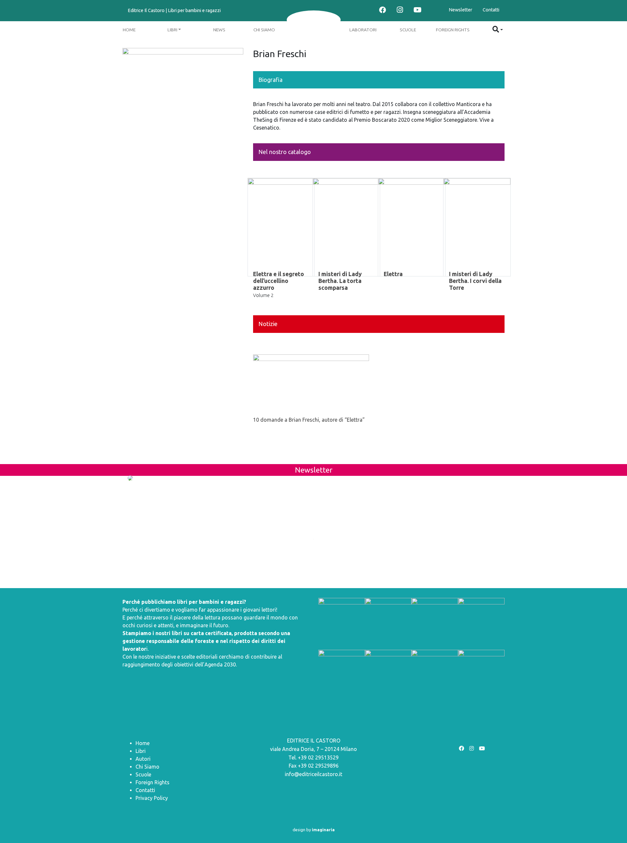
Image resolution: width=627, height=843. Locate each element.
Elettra (393, 274)
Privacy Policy (152, 798)
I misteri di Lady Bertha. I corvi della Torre (475, 281)
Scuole (408, 29)
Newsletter (460, 9)
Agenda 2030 (220, 664)
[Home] (314, 19)
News (219, 29)
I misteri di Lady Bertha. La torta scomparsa (340, 281)
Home (129, 29)
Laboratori (363, 29)
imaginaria (323, 829)
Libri (172, 29)
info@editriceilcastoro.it (313, 774)
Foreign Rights (453, 29)
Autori (143, 759)
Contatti (491, 9)
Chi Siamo (264, 29)
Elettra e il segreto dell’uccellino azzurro (278, 281)
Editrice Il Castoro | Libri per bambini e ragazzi (174, 10)
